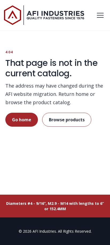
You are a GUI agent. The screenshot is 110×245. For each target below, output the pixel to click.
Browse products (67, 120)
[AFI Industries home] (44, 15)
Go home (21, 120)
